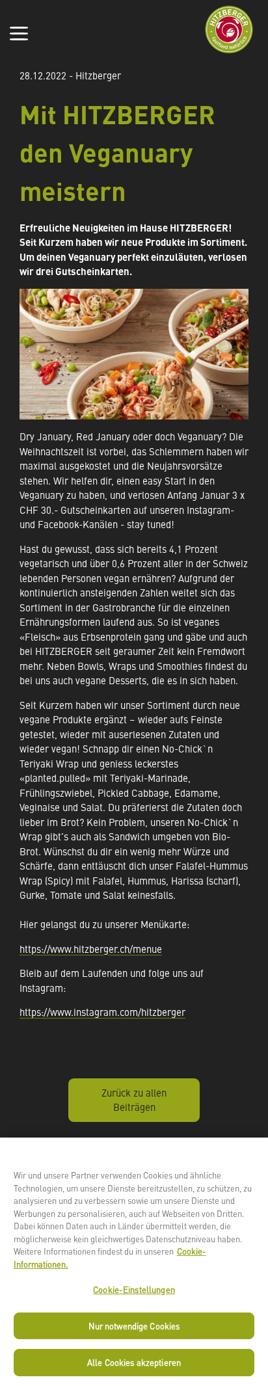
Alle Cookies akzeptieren (134, 1362)
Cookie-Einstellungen (134, 1289)
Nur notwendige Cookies (134, 1326)
